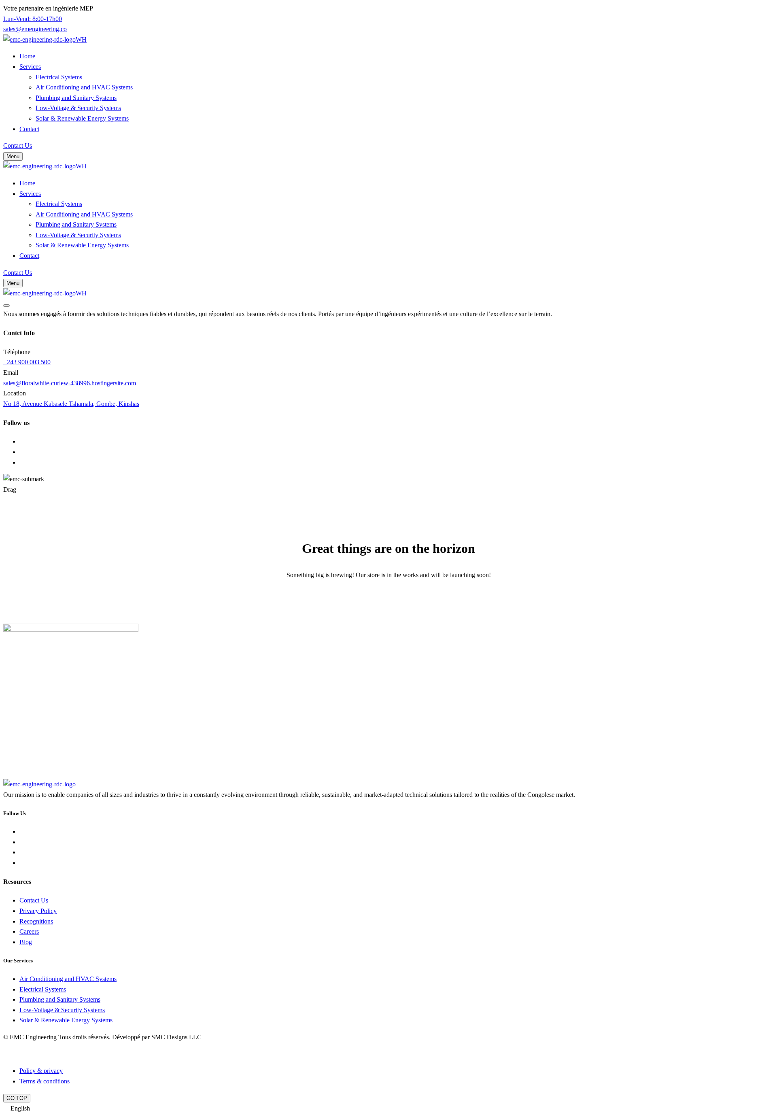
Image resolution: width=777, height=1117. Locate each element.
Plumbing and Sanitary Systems (76, 97)
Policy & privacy (41, 1070)
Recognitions (36, 921)
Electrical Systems (59, 77)
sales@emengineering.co (35, 28)
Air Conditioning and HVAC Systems (84, 87)
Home (27, 56)
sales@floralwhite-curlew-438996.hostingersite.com (69, 383)
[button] (388, 1108)
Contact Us (33, 900)
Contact (29, 128)
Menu (12, 156)
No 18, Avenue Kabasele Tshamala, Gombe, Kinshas (71, 403)
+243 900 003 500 (27, 362)
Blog (25, 942)
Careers (29, 931)
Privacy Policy (38, 910)
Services (30, 66)
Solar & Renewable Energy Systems (82, 118)
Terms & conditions (44, 1081)
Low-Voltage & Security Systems (78, 107)
